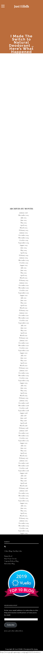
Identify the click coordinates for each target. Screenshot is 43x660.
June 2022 (24, 300)
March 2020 (23, 365)
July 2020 (23, 355)
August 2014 (23, 533)
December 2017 (24, 433)
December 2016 (24, 463)
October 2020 (23, 348)
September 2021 (23, 323)
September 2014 (23, 531)
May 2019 (24, 390)
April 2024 (23, 253)
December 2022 (24, 285)
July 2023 (23, 268)
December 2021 (23, 315)
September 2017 (23, 441)
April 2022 (23, 305)
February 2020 (23, 368)
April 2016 (23, 483)
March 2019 (23, 395)
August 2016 (23, 473)
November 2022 (24, 288)
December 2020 (24, 343)
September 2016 (23, 471)
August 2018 (24, 413)
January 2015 (24, 521)
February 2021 (23, 338)
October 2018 (23, 408)
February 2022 (23, 310)
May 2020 (24, 360)
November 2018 (23, 405)
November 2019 (23, 375)
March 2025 (23, 228)
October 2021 (23, 320)
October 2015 (23, 498)
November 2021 (24, 318)
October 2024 (23, 240)
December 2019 (24, 373)
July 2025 (23, 218)
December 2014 (24, 523)
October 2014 (23, 528)
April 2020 (23, 363)
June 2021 (24, 328)
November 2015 (24, 496)
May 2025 (24, 223)
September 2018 (23, 411)
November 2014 (24, 526)
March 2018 (23, 426)
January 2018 (24, 431)
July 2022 (23, 298)
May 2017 (24, 451)
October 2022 (23, 290)
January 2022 (24, 313)
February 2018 (23, 428)
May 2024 (24, 250)
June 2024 (24, 248)
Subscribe (10, 625)
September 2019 (23, 380)
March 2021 (23, 335)
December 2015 (24, 493)
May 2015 (24, 511)
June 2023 (24, 270)
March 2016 (23, 486)
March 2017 (23, 456)
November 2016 (23, 466)
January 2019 (24, 400)
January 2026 (24, 213)
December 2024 (24, 235)
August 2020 (23, 353)
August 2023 (23, 265)
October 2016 (23, 468)
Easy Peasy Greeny (10, 559)
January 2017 (24, 461)
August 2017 (23, 443)
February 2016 (23, 488)
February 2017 (23, 458)
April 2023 (23, 275)
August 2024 (23, 245)
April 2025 (23, 225)
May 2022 (24, 303)
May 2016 (24, 481)
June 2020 (24, 358)
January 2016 (24, 491)
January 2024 (24, 258)
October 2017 (23, 438)
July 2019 (23, 385)
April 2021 (23, 333)
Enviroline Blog (9, 564)
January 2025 (24, 233)
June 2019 (24, 388)
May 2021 (24, 330)
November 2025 (23, 215)
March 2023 (23, 278)
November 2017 (24, 436)
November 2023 (24, 260)
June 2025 (24, 220)
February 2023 (23, 280)
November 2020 (23, 345)
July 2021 (23, 325)
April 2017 (23, 453)
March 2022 (23, 308)
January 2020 (24, 370)
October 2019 (23, 378)
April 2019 (23, 393)
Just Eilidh (21, 6)
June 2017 (24, 448)
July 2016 (23, 476)
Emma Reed (8, 556)
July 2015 (23, 506)
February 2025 (23, 230)
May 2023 (24, 273)
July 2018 (23, 416)
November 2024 (23, 238)
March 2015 (23, 516)
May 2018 (24, 421)
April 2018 (23, 423)
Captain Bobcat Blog (11, 561)
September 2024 (23, 243)
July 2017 (23, 446)
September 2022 (23, 293)
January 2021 (24, 340)
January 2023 (24, 283)
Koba (36, 649)
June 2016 (24, 478)
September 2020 (23, 350)
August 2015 (23, 503)
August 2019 (23, 383)
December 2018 (24, 403)
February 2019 (23, 398)
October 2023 (23, 263)
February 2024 (23, 255)
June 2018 (24, 418)
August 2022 (23, 295)
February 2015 (23, 518)
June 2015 (24, 508)
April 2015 (23, 513)
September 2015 (23, 501)
